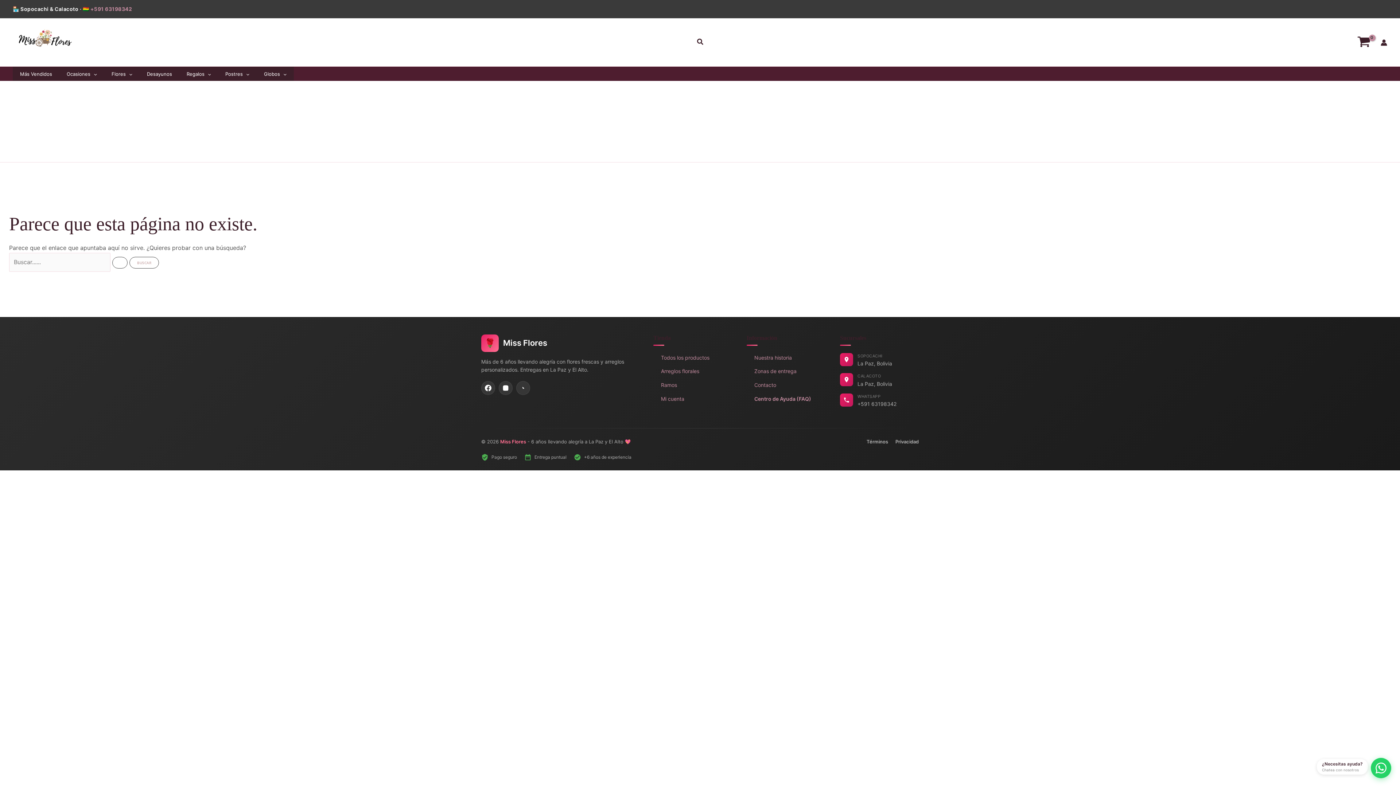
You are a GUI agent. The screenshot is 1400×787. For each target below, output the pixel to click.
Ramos (669, 385)
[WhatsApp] (523, 388)
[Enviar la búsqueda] (120, 263)
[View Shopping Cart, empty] (1363, 42)
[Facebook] (488, 388)
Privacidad (907, 442)
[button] (700, 42)
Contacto (765, 385)
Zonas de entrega (775, 371)
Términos (877, 442)
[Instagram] (506, 388)
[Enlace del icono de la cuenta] (1384, 42)
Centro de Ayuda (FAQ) (782, 399)
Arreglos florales (680, 371)
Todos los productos (685, 358)
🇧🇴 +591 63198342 (107, 9)
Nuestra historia (773, 358)
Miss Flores (513, 442)
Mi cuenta (672, 399)
